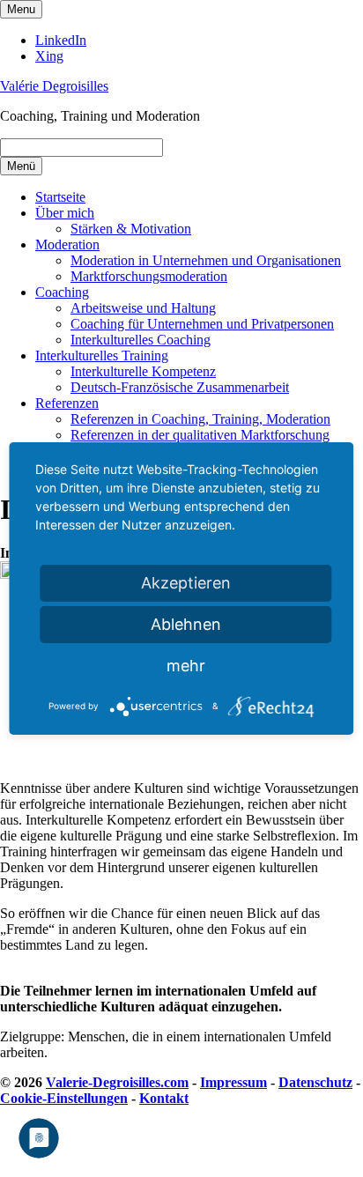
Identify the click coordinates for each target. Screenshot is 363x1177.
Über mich (64, 212)
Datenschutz (315, 1082)
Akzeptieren (186, 583)
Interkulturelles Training (101, 355)
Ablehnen (186, 624)
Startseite (60, 196)
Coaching (62, 292)
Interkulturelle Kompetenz (143, 371)
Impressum (233, 1082)
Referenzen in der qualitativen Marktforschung (200, 434)
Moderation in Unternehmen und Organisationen (205, 260)
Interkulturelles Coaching (140, 339)
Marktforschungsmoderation (148, 276)
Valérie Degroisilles (54, 85)
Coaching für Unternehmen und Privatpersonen (202, 323)
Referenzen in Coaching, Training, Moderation (200, 418)
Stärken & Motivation (130, 228)
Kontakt (164, 1098)
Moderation (67, 244)
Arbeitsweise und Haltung (143, 307)
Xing (49, 55)
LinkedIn (60, 40)
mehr (186, 665)
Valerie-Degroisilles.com (117, 1082)
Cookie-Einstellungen (64, 1098)
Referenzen (67, 403)
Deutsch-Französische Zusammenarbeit (179, 387)
